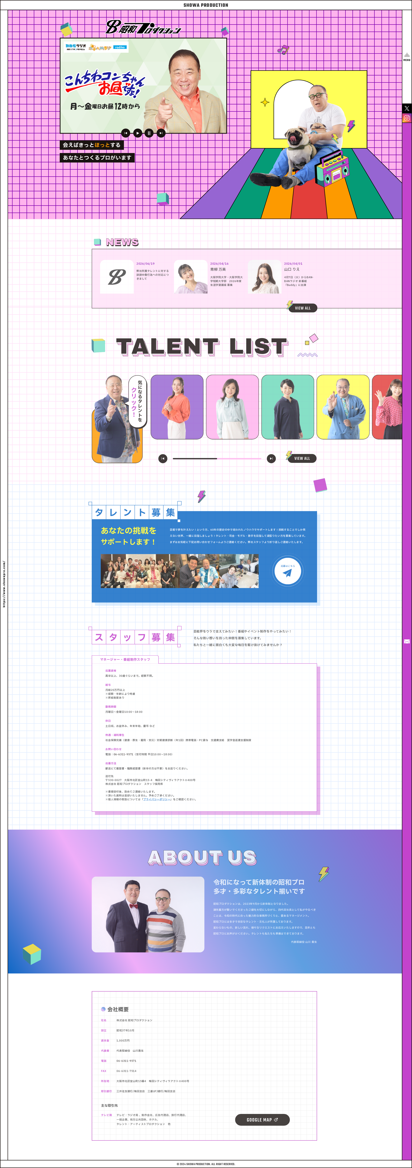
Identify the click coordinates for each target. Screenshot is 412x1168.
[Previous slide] (125, 133)
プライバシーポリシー (156, 798)
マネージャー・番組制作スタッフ (125, 658)
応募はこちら (288, 565)
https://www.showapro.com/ (4, 584)
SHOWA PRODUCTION (206, 5)
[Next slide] (161, 133)
